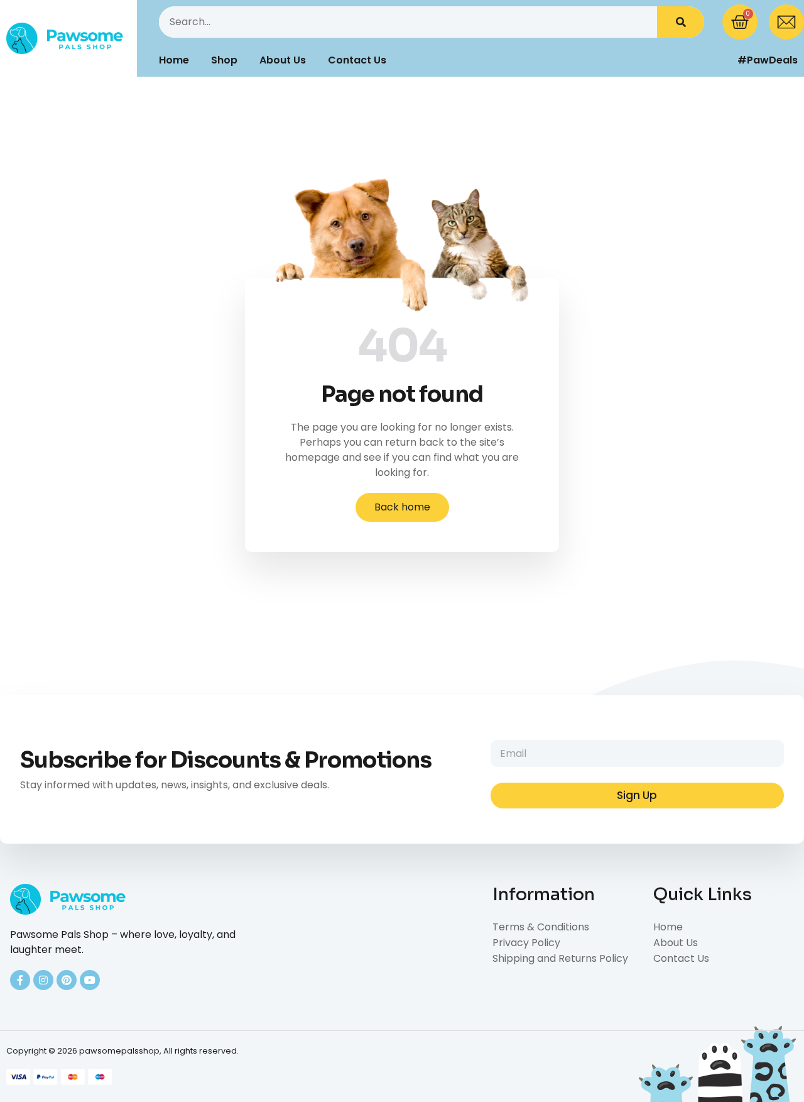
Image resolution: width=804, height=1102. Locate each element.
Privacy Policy (526, 942)
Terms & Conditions (540, 927)
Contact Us (357, 60)
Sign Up (637, 795)
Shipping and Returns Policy (560, 958)
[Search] (680, 22)
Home (174, 60)
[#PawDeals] (719, 60)
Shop (224, 60)
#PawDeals (767, 60)
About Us (282, 60)
